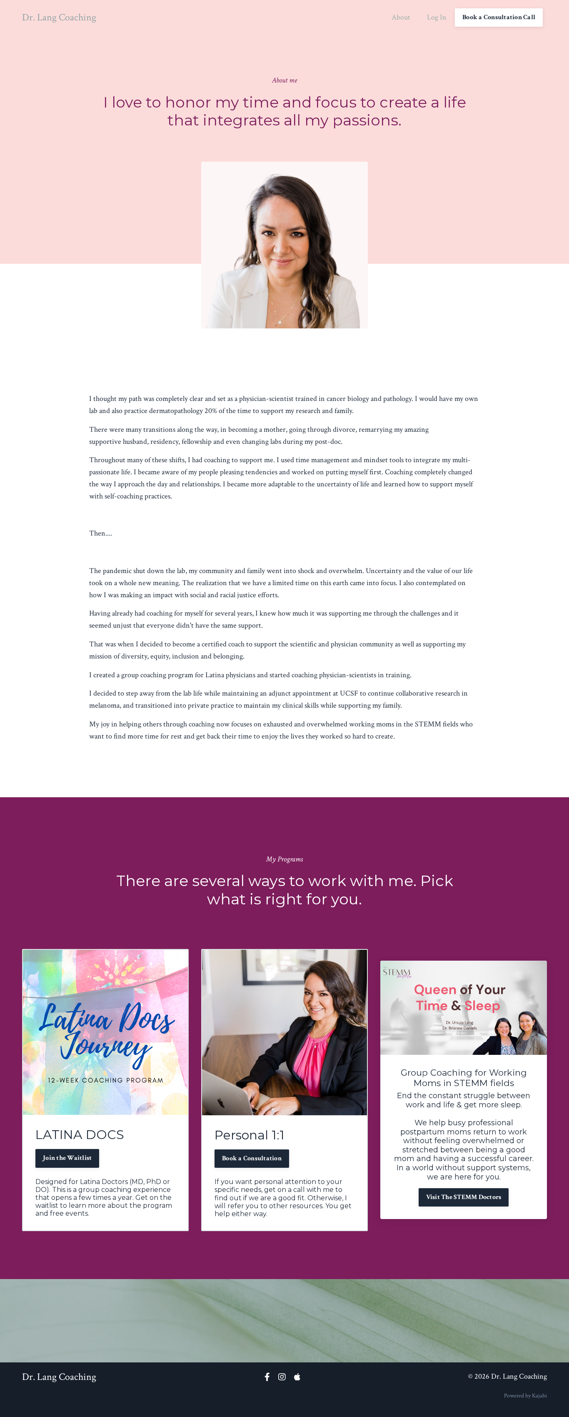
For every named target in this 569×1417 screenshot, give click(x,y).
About (401, 17)
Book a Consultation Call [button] (498, 17)
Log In (437, 17)
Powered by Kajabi (525, 1395)
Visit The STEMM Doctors (464, 1197)
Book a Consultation (252, 1158)
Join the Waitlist (67, 1158)
